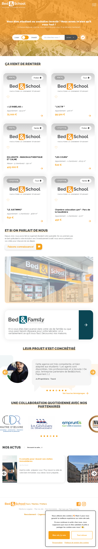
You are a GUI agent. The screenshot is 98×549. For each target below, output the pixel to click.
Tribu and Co (74, 509)
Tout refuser (82, 535)
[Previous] (5, 372)
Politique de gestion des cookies (77, 543)
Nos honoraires (51, 509)
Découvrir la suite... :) (34, 447)
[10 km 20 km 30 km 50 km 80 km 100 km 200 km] (71, 37)
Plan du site (38, 509)
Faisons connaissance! (21, 246)
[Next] (92, 372)
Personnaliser (57, 543)
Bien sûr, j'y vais (59, 535)
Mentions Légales (26, 509)
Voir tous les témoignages (74, 393)
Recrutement (30, 514)
